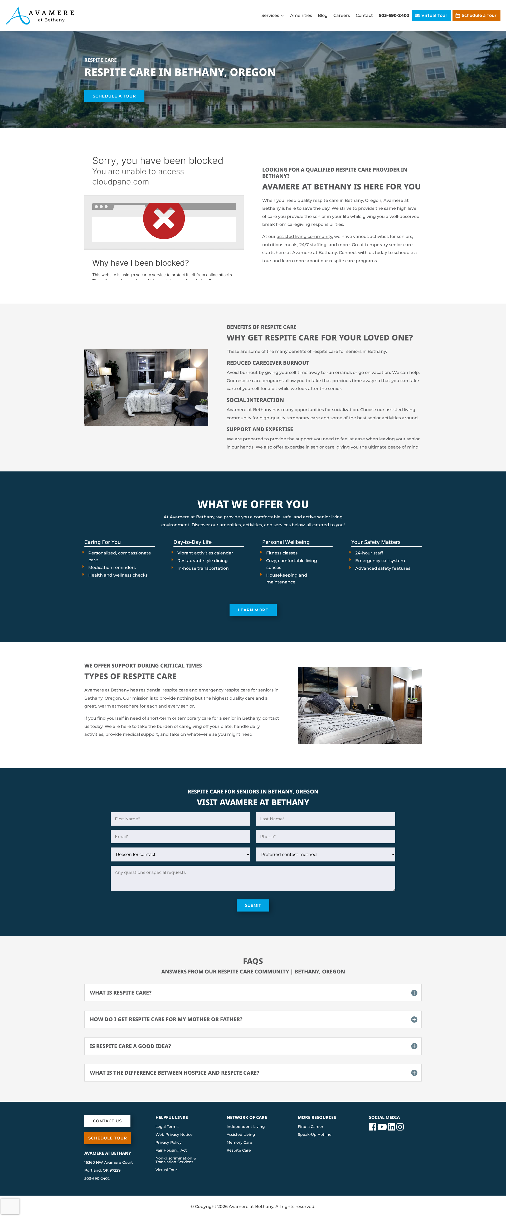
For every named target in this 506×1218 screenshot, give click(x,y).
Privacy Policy (168, 1143)
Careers (341, 15)
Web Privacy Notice (174, 1135)
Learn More (253, 609)
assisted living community (304, 236)
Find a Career (310, 1127)
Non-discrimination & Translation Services (175, 1160)
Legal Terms (166, 1127)
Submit (253, 905)
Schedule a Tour (479, 15)
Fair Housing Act (171, 1150)
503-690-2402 (394, 15)
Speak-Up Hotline (315, 1135)
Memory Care (239, 1143)
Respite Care (239, 1150)
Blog (323, 15)
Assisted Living (241, 1135)
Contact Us (107, 1120)
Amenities (301, 15)
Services (270, 15)
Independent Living (246, 1127)
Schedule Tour (107, 1138)
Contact (364, 15)
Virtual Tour (434, 15)
